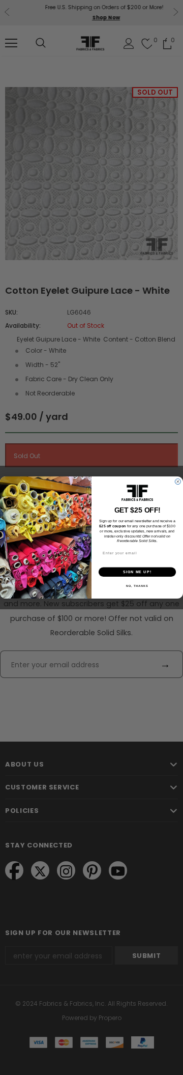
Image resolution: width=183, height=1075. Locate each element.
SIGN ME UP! (137, 572)
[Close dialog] (177, 482)
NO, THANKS (137, 585)
